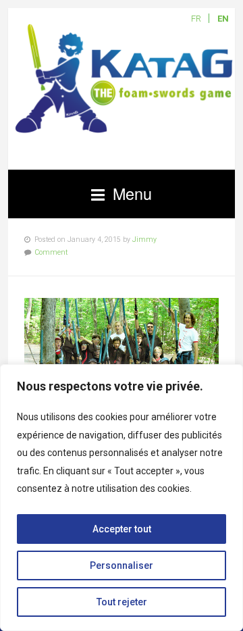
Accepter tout (121, 529)
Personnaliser (121, 565)
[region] (121, 497)
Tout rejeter (122, 602)
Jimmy (144, 239)
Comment (51, 252)
